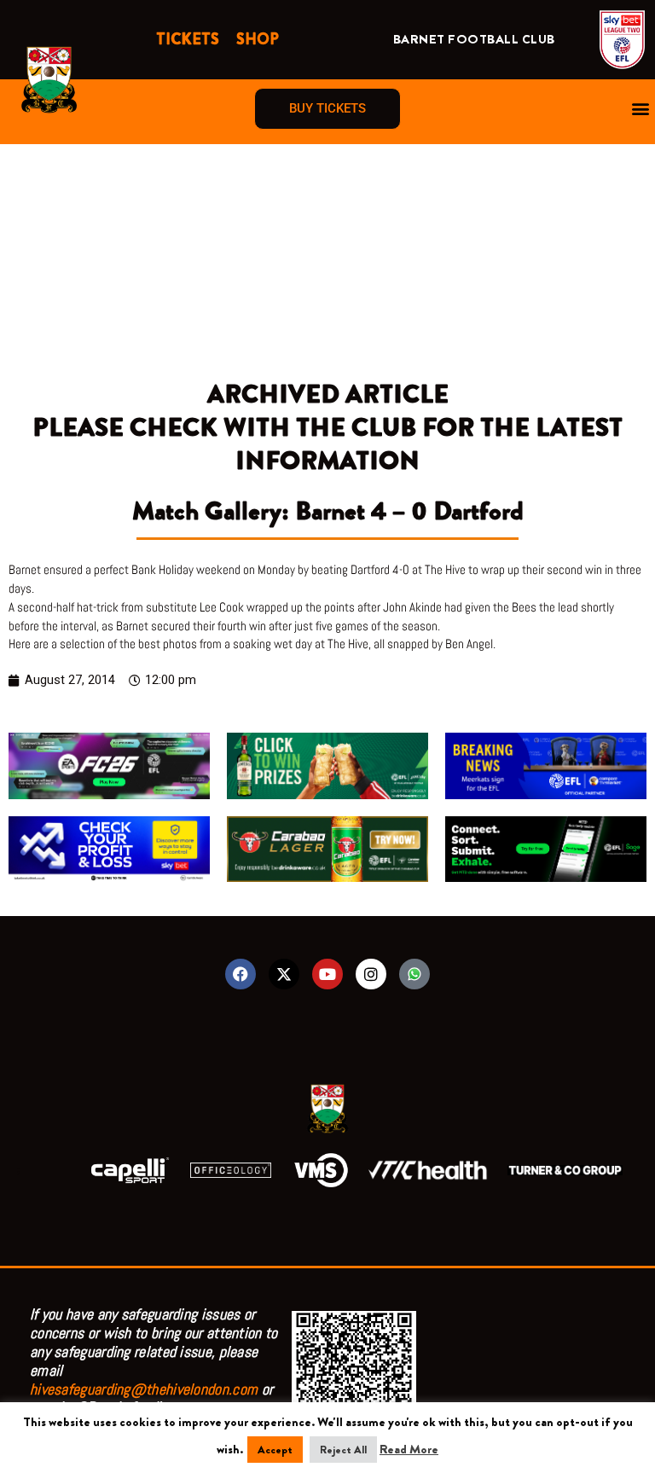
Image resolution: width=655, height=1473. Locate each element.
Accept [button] (275, 1449)
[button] (641, 109)
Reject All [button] (343, 1449)
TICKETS (187, 39)
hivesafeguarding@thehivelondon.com (144, 1389)
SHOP (257, 39)
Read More (409, 1450)
